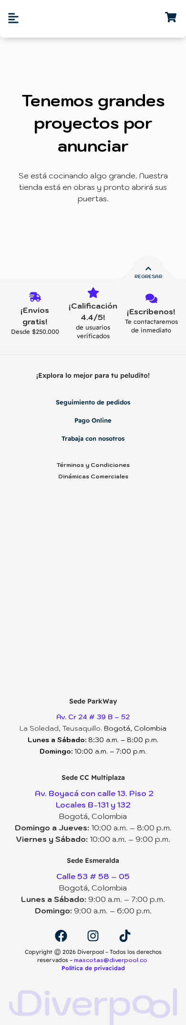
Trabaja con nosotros (93, 438)
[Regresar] (148, 269)
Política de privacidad (93, 968)
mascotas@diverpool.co (111, 959)
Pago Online (93, 420)
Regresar (148, 276)
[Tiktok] (125, 935)
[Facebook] (61, 935)
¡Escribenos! (151, 311)
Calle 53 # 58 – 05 (93, 876)
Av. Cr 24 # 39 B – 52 (93, 717)
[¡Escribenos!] (151, 299)
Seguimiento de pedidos (93, 402)
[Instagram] (93, 935)
